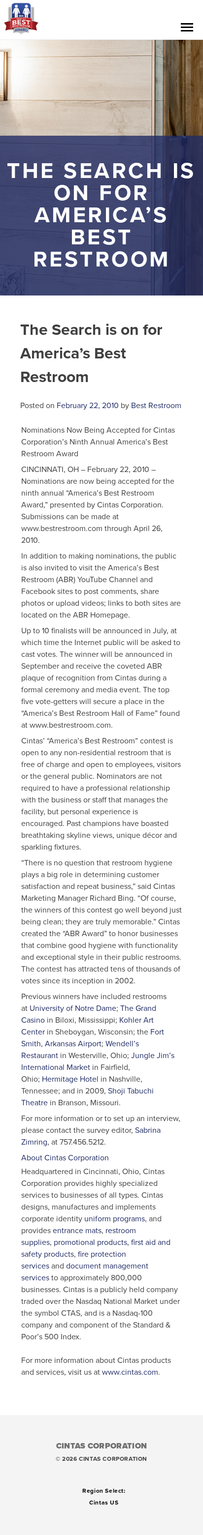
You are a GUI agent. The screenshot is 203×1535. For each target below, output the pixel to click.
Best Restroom (156, 406)
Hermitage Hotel (70, 1079)
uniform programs (114, 1219)
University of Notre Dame (73, 1008)
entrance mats (77, 1231)
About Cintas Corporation (65, 1158)
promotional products (90, 1242)
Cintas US (103, 1502)
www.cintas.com (130, 1372)
